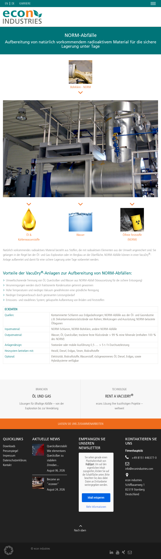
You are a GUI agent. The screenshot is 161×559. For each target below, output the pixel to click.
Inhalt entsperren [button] (96, 497)
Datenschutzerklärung (15, 460)
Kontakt (7, 465)
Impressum (9, 455)
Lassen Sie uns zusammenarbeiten (80, 424)
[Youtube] (117, 552)
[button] (8, 550)
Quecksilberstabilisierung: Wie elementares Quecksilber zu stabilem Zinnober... (61, 455)
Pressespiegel (10, 451)
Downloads (9, 446)
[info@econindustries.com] (130, 552)
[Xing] (123, 552)
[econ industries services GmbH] (22, 17)
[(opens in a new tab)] (38, 482)
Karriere (25, 3)
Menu (152, 3)
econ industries (133, 480)
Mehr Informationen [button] (96, 507)
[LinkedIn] (111, 552)
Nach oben (80, 530)
